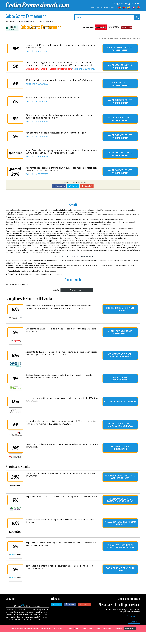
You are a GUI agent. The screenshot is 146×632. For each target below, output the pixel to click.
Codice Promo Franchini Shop (120, 569)
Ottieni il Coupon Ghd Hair (120, 401)
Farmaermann (76, 290)
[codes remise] (133, 7)
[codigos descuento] (129, 7)
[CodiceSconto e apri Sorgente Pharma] (15, 364)
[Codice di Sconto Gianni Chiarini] (15, 318)
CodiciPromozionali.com (37, 5)
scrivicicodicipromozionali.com (28, 606)
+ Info (30, 21)
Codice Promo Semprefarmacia (120, 378)
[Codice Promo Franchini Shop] (15, 578)
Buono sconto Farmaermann (122, 66)
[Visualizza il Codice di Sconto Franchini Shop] (15, 555)
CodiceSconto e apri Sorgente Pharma (120, 355)
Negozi (129, 3)
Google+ (87, 186)
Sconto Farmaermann (120, 84)
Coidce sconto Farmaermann (122, 101)
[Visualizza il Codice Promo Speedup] (15, 532)
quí (74, 628)
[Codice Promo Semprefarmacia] (15, 387)
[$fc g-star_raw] (88, 27)
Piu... (137, 3)
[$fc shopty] (113, 27)
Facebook (60, 186)
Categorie (117, 3)
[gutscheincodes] (119, 7)
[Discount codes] (124, 7)
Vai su (134, 621)
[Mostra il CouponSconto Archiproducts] (15, 486)
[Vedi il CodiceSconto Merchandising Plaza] (15, 433)
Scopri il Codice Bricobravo (120, 447)
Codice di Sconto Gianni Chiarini (120, 309)
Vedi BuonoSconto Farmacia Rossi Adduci (120, 500)
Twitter (57, 604)
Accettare (129, 628)
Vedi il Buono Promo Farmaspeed (120, 332)
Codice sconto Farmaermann (122, 136)
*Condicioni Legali (133, 616)
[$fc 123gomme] (101, 27)
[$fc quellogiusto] (126, 27)
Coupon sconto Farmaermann (122, 49)
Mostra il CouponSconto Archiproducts (120, 476)
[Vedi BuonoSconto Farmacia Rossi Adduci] (15, 509)
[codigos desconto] (138, 7)
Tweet (74, 186)
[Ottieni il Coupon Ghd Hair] (15, 410)
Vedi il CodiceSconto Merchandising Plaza (120, 424)
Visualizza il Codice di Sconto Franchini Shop (120, 546)
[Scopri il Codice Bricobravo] (15, 456)
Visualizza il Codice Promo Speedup (120, 523)
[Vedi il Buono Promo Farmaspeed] (15, 341)
